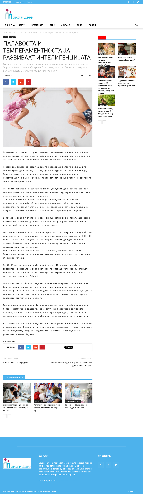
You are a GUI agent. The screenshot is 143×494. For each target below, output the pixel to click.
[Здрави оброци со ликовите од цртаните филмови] (127, 72)
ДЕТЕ (15, 33)
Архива (29, 2)
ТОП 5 (101, 54)
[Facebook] (129, 2)
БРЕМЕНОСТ (37, 25)
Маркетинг (20, 2)
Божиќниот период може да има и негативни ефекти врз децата (15, 408)
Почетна (10, 25)
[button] (136, 25)
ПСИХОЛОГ (8, 401)
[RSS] (133, 2)
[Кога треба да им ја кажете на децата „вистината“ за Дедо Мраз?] (48, 393)
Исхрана (65, 25)
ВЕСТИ (22, 25)
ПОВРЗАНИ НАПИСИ (14, 378)
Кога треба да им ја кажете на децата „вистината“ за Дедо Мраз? (47, 408)
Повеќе (92, 25)
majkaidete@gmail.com (67, 480)
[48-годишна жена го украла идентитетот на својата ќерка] (106, 49)
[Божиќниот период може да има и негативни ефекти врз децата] (17, 393)
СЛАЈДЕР (13, 37)
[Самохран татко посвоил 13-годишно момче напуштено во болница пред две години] (106, 72)
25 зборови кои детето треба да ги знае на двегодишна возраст (71, 364)
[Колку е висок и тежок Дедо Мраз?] (127, 49)
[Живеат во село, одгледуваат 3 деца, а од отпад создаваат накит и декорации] (106, 100)
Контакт (131, 491)
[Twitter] (138, 2)
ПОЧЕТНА (7, 33)
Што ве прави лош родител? (16, 362)
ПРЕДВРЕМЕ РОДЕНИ (73, 401)
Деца (79, 25)
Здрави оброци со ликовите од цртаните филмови (126, 83)
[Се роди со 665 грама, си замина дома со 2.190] (78, 393)
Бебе (52, 25)
